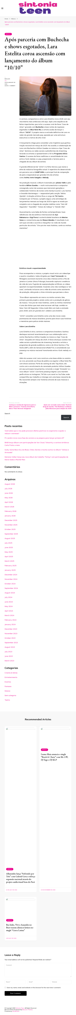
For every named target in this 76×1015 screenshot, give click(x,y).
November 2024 (11, 579)
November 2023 (11, 633)
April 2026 (9, 502)
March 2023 (9, 661)
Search (7, 413)
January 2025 (10, 570)
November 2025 (11, 525)
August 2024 (10, 593)
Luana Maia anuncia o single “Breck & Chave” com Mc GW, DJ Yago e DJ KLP (54, 757)
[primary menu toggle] (2, 8)
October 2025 (10, 529)
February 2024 (10, 620)
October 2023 (10, 638)
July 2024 (8, 597)
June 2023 (9, 656)
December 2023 (11, 629)
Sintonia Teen (20, 1008)
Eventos (8, 682)
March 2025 (9, 561)
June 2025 (9, 547)
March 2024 (9, 615)
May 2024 (9, 606)
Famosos (8, 686)
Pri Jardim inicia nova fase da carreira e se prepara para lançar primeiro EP (34, 438)
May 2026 (9, 498)
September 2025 (11, 534)
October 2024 (10, 584)
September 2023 (11, 642)
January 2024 (10, 624)
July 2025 (8, 543)
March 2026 (9, 507)
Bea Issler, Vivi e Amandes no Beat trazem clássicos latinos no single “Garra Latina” (19, 927)
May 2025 (9, 552)
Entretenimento (11, 677)
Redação (7, 78)
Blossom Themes (27, 1009)
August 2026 (10, 484)
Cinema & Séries (11, 673)
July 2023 (8, 652)
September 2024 (11, 588)
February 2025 (10, 565)
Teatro (7, 700)
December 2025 (11, 520)
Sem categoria (10, 695)
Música (8, 34)
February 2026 (10, 511)
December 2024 (11, 575)
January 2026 (10, 516)
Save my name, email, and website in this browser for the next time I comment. (34, 987)
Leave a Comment (11, 86)
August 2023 (10, 647)
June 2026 (9, 493)
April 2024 (9, 611)
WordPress (15, 1011)
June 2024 (9, 602)
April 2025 (9, 556)
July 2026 (8, 488)
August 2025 (10, 538)
